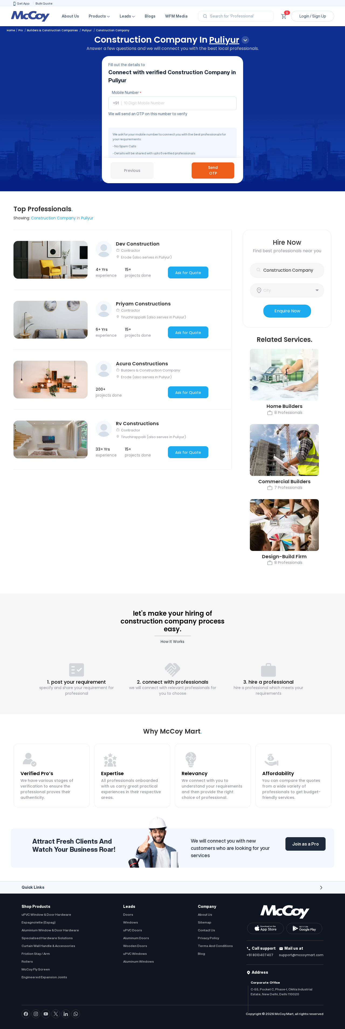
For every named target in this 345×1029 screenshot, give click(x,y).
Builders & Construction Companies (52, 30)
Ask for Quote (188, 272)
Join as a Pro (305, 844)
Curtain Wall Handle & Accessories (48, 946)
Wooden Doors (135, 946)
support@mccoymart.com (301, 955)
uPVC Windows (135, 953)
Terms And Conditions (215, 946)
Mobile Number (126, 92)
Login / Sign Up (312, 16)
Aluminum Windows (138, 961)
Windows (130, 922)
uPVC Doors (132, 930)
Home (11, 30)
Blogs (150, 16)
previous (132, 170)
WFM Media (176, 16)
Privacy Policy (208, 938)
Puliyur (87, 30)
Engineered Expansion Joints (44, 977)
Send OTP (213, 170)
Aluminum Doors (136, 938)
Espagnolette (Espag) (39, 922)
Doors (128, 914)
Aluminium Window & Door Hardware (50, 930)
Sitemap (204, 922)
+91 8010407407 (259, 955)
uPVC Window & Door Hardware (46, 914)
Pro (20, 30)
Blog (201, 953)
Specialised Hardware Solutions (47, 938)
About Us (70, 16)
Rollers (27, 961)
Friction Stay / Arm (36, 953)
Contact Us (206, 930)
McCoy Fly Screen (36, 969)
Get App (23, 3)
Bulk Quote (44, 3)
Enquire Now (287, 311)
